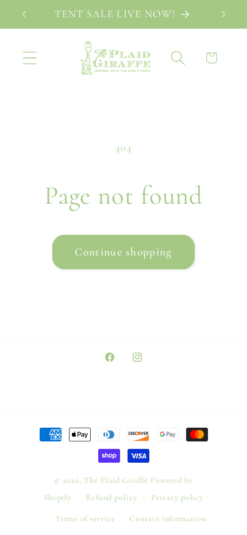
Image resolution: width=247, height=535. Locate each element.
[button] (29, 57)
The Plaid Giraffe (116, 480)
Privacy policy (177, 497)
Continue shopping (123, 252)
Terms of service (85, 519)
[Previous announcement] (24, 14)
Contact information (167, 519)
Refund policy (111, 497)
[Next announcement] (223, 14)
